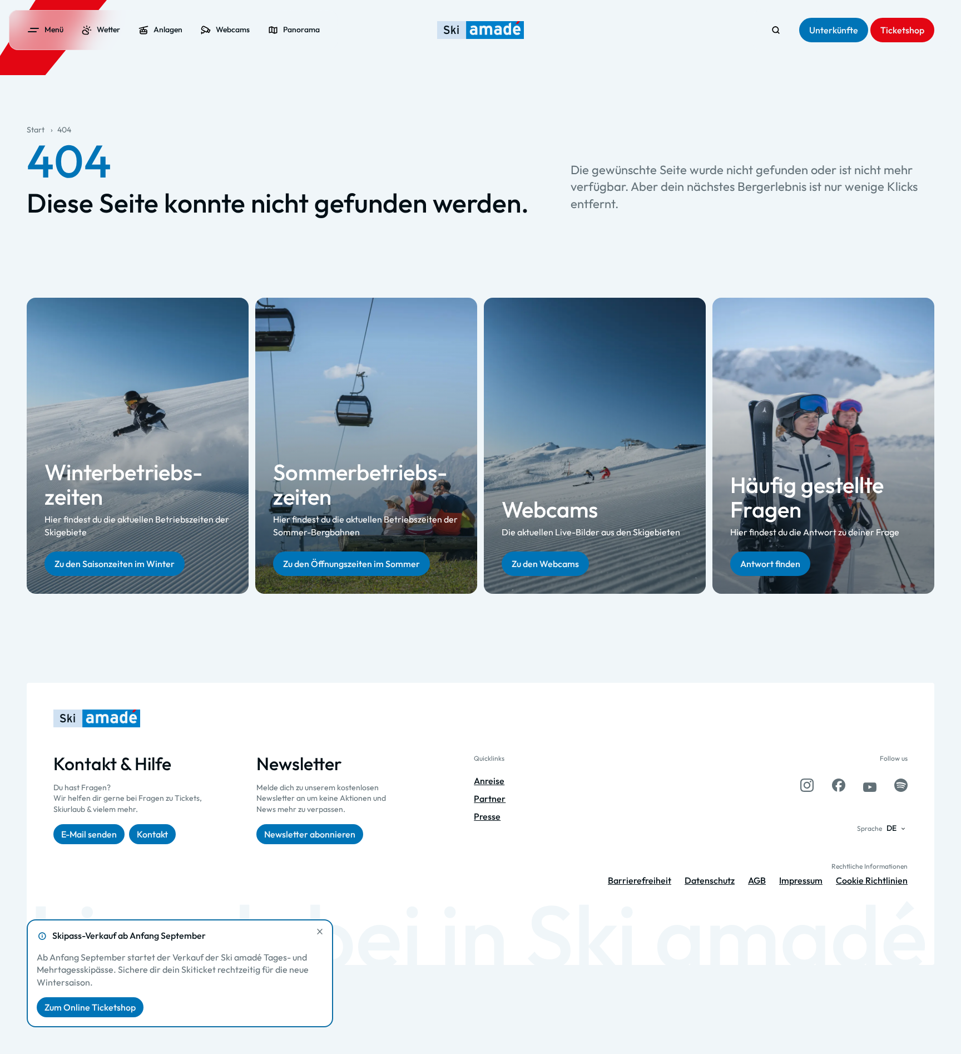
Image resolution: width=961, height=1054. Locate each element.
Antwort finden (770, 563)
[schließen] (319, 931)
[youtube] (869, 785)
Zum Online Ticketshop (90, 1007)
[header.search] (775, 30)
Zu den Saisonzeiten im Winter (115, 563)
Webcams (550, 509)
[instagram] (807, 785)
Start (35, 130)
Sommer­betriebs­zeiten (360, 484)
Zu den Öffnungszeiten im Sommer (351, 563)
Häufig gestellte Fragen (807, 496)
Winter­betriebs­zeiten (123, 484)
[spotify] (901, 785)
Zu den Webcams (545, 563)
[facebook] (838, 785)
